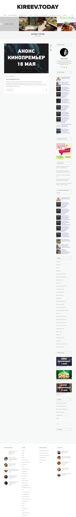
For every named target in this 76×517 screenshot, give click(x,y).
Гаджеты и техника (60, 286)
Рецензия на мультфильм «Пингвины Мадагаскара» (66, 457)
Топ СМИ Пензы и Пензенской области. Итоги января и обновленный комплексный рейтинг (63, 108)
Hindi (57, 267)
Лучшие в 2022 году (60, 319)
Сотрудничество (59, 415)
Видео (57, 283)
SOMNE (23, 457)
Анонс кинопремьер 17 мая (61, 393)
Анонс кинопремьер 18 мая (12, 79)
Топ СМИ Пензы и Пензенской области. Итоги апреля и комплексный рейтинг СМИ (63, 132)
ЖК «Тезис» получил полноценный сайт (63, 176)
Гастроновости (59, 289)
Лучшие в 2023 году (60, 322)
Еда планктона (59, 295)
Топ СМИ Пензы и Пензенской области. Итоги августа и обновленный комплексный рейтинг (63, 95)
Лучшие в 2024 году (60, 325)
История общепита (60, 301)
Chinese (57, 261)
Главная (4, 15)
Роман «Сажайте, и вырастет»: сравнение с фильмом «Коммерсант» (28, 27)
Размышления (59, 337)
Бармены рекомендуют (26, 462)
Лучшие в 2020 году (60, 316)
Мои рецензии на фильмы (61, 403)
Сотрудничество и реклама (55, 15)
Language (64, 15)
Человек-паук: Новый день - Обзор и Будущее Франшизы (13, 483)
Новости (58, 331)
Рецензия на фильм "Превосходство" (65, 452)
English (57, 264)
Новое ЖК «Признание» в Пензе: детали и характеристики (66, 125)
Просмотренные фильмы (61, 406)
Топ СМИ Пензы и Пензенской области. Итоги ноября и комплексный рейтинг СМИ (63, 101)
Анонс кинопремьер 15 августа (62, 379)
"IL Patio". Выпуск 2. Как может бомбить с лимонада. (66, 463)
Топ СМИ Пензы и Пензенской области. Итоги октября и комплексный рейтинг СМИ (63, 235)
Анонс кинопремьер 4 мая (61, 366)
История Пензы (59, 304)
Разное (36, 15)
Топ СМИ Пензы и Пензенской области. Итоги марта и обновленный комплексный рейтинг (63, 120)
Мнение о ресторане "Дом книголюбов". (66, 474)
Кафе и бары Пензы (60, 412)
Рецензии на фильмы (22, 15)
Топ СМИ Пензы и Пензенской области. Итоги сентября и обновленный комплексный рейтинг (63, 212)
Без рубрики (24, 464)
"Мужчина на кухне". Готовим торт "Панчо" (66, 469)
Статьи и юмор (24, 515)
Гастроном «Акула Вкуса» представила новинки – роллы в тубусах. (64, 184)
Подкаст (58, 334)
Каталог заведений (43, 15)
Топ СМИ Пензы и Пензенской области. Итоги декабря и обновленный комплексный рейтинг (63, 229)
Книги (57, 313)
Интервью (58, 298)
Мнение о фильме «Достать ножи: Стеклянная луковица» (65, 83)
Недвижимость (6, 22)
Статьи (30, 15)
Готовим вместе (59, 292)
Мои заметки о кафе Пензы (61, 409)
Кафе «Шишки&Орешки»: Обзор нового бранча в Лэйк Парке (62, 180)
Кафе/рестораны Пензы (12, 15)
